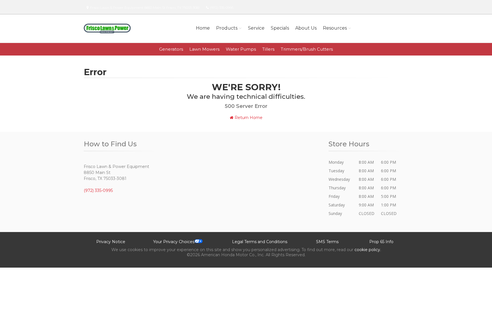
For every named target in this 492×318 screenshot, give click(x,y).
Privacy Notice (110, 241)
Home (203, 28)
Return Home (248, 117)
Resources (335, 28)
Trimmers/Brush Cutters (307, 49)
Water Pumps (241, 49)
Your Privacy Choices (173, 241)
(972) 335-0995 (221, 7)
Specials (280, 28)
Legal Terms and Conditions (259, 241)
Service (256, 28)
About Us (306, 28)
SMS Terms (327, 241)
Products (226, 28)
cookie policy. (367, 249)
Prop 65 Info (381, 241)
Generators (171, 49)
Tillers (268, 49)
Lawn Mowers (204, 49)
